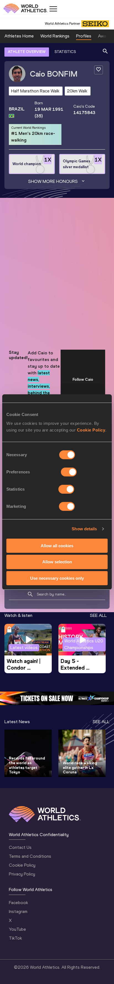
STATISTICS (65, 51)
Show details (84, 528)
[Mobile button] (53, 8)
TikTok (15, 938)
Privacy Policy (22, 874)
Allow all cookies (57, 545)
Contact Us (20, 847)
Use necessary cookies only (57, 578)
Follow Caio (82, 379)
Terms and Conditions (30, 856)
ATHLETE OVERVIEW (27, 51)
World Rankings (54, 36)
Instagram (18, 911)
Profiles (83, 36)
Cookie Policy (91, 429)
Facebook (18, 902)
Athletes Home (19, 36)
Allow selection (57, 561)
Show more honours (53, 181)
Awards (105, 36)
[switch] (69, 471)
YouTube (17, 929)
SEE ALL (98, 615)
